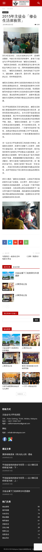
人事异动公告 (21, 284)
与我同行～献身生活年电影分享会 (11, 257)
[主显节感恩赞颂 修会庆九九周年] (11, 378)
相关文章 (7, 267)
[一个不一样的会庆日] (31, 378)
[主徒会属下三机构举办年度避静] (8, 276)
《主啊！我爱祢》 (33, 256)
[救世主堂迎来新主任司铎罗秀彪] (31, 358)
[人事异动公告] (8, 287)
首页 (3, 9)
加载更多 (20, 394)
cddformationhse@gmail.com (19, 423)
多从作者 (16, 267)
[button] (38, 3)
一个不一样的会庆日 (29, 386)
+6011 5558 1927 (14, 421)
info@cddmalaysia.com (16, 432)
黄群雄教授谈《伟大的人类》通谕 (17, 454)
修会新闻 (10, 9)
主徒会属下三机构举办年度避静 (16, 491)
